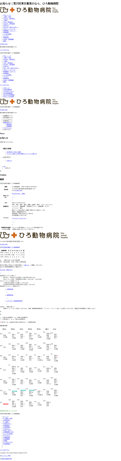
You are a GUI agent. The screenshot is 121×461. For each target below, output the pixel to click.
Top (4, 166)
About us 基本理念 (9, 18)
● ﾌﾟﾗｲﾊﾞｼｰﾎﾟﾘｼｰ (8, 442)
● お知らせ (7, 429)
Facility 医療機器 (8, 39)
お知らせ (6, 25)
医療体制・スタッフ (9, 30)
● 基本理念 (7, 420)
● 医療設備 (7, 437)
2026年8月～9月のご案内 (14, 152)
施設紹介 (9, 124)
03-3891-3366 (3, 44)
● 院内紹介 (7, 425)
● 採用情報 (7, 444)
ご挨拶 (6, 20)
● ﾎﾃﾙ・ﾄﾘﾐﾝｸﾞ (8, 430)
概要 (5, 41)
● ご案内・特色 (7, 418)
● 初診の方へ (7, 423)
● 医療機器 (6, 439)
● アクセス (7, 435)
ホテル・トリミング (9, 29)
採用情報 (6, 32)
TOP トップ (7, 15)
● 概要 (5, 440)
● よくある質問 (8, 433)
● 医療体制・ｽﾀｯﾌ (8, 432)
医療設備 (6, 37)
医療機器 (9, 126)
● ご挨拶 (6, 422)
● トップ (5, 416)
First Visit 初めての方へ (11, 27)
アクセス (6, 36)
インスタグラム (4, 50)
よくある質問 (8, 34)
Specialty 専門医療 (9, 23)
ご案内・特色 (7, 17)
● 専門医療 (7, 427)
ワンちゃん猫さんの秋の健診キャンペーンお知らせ (22, 153)
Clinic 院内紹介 (8, 22)
